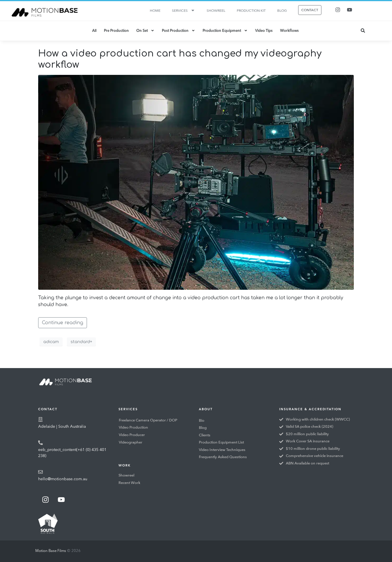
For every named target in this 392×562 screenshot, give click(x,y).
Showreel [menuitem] (216, 10)
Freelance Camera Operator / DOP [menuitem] (148, 420)
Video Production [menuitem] (133, 427)
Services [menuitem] (180, 10)
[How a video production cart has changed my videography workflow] (196, 182)
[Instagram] (338, 10)
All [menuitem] (94, 31)
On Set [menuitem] (142, 31)
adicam (51, 342)
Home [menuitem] (155, 10)
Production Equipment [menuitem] (222, 31)
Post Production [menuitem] (175, 31)
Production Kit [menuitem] (251, 10)
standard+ (81, 342)
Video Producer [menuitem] (132, 434)
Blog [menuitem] (282, 10)
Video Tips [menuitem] (264, 31)
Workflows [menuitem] (289, 31)
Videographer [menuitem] (130, 442)
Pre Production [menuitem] (116, 31)
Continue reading (62, 322)
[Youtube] (349, 10)
